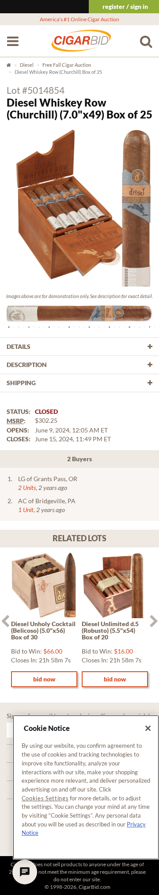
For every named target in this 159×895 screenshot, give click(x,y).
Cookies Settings (45, 798)
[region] (86, 787)
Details (18, 346)
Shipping (21, 382)
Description (27, 364)
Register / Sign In (125, 6)
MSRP (15, 421)
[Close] (148, 728)
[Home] (81, 45)
